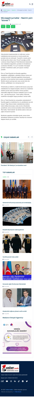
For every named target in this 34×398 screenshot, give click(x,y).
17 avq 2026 (6, 313)
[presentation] (29, 137)
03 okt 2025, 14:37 (16, 24)
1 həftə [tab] (4, 177)
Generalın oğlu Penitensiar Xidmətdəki (14, 284)
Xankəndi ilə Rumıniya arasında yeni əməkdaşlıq (17, 202)
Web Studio (18, 391)
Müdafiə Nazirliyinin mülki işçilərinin (13, 230)
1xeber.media (6, 10)
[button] (32, 4)
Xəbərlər (14, 10)
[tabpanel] (17, 247)
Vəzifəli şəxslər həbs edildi (10, 257)
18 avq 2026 (6, 205)
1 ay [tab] (8, 177)
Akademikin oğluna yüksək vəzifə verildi (15, 311)
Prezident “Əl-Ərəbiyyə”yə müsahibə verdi (13, 165)
